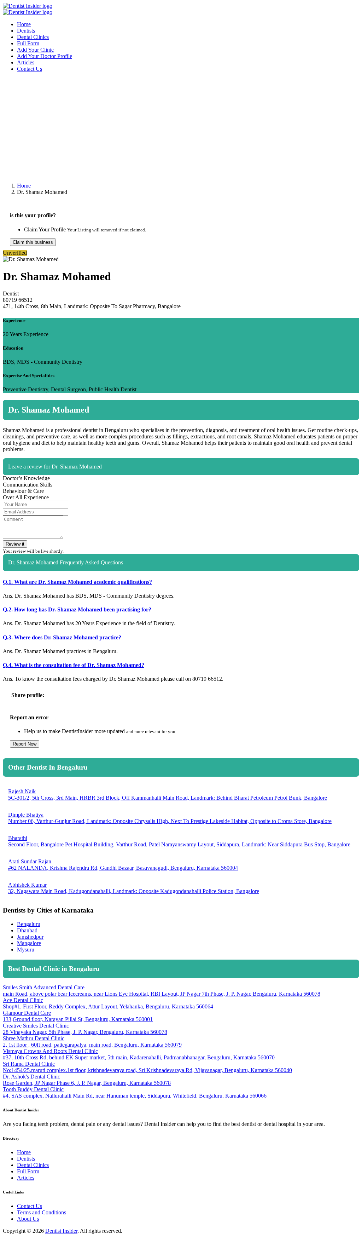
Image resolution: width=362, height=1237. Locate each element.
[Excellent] (354, 487)
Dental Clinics (33, 37)
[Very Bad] (317, 487)
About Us (28, 1219)
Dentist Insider (61, 1231)
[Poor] (327, 487)
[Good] (345, 487)
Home (24, 24)
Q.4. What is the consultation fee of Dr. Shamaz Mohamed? (73, 665)
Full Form (28, 43)
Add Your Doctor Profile (44, 56)
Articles (25, 62)
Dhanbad (27, 930)
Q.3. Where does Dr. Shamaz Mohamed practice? (62, 637)
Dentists (26, 31)
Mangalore (29, 943)
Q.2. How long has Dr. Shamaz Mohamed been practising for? (77, 609)
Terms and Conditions (41, 1212)
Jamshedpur (30, 937)
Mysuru (25, 950)
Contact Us (29, 69)
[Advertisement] (181, 127)
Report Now (24, 744)
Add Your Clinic (35, 50)
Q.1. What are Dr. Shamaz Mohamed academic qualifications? (77, 582)
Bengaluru (28, 924)
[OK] (336, 487)
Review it (15, 544)
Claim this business (33, 242)
